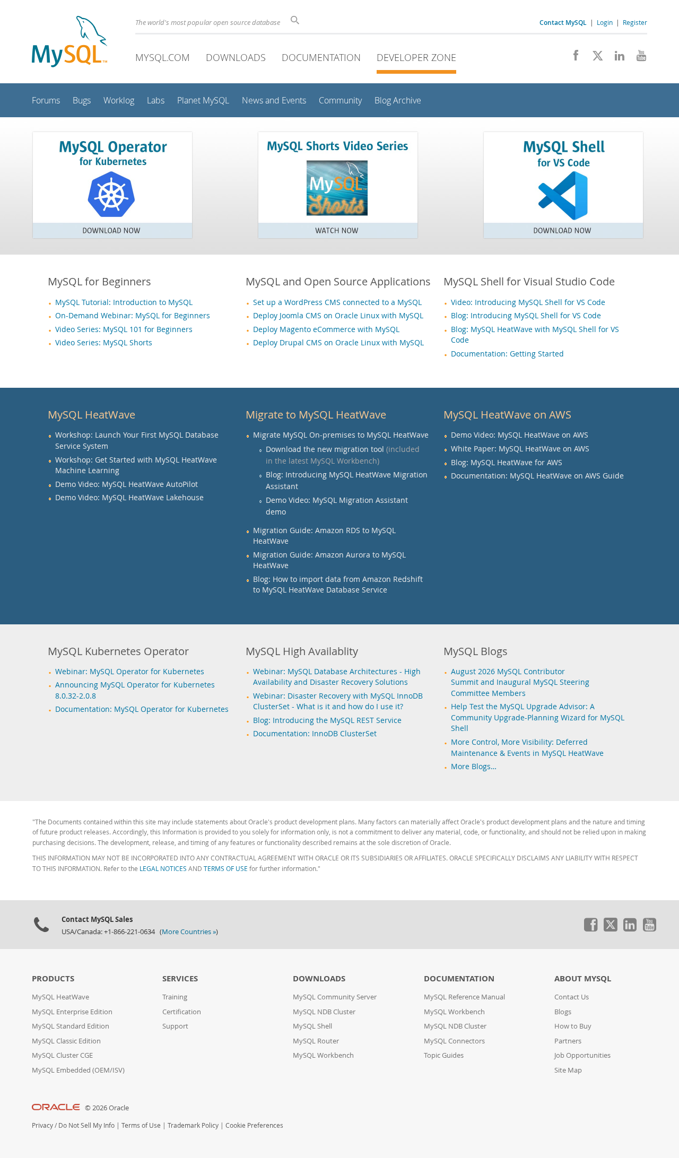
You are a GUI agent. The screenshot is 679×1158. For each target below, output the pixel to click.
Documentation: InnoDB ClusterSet (315, 733)
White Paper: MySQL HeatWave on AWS (520, 449)
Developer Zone (416, 57)
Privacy (42, 1125)
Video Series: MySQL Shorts (103, 342)
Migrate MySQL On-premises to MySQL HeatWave (341, 435)
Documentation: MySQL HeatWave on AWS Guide (537, 476)
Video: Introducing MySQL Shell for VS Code (528, 302)
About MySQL (582, 978)
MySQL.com (162, 57)
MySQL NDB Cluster (324, 1011)
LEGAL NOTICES (163, 868)
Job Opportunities (582, 1055)
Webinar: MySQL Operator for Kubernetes (129, 671)
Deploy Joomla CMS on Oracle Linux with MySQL (338, 315)
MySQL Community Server (335, 997)
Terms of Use (141, 1125)
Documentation (321, 57)
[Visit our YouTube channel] (637, 58)
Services (180, 978)
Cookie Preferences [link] (254, 1125)
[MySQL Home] (69, 42)
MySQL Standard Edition (70, 1026)
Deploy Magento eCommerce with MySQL (326, 329)
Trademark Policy (193, 1125)
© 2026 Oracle (107, 1107)
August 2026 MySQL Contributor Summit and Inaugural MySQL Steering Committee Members (520, 682)
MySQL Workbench (323, 1055)
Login (605, 22)
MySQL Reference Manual (464, 997)
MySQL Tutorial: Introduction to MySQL (124, 302)
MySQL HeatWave (60, 997)
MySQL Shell (312, 1026)
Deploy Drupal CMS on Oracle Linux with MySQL (338, 342)
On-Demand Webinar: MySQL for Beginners (132, 315)
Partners (567, 1041)
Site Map (568, 1070)
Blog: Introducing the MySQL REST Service (327, 720)
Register (635, 22)
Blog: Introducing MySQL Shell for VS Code (526, 315)
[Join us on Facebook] (572, 58)
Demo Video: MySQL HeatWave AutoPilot (126, 484)
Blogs (562, 1011)
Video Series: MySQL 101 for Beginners (124, 329)
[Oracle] (56, 1107)
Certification (181, 1011)
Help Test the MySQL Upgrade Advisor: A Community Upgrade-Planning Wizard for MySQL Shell (537, 717)
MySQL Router (316, 1041)
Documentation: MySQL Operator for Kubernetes (142, 709)
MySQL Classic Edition (66, 1041)
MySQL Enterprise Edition (72, 1011)
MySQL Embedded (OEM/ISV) (78, 1070)
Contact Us (571, 997)
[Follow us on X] (594, 58)
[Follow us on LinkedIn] (615, 58)
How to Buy (572, 1026)
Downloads (236, 57)
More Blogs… (474, 766)
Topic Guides (444, 1055)
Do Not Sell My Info (86, 1125)
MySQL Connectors (454, 1041)
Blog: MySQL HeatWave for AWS (506, 462)
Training (174, 997)
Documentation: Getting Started (507, 354)
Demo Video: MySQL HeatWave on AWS (519, 435)
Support (175, 1026)
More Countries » (189, 931)
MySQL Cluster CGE (62, 1055)
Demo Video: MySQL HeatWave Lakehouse (129, 497)
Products (53, 978)
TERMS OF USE (226, 868)
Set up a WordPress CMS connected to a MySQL (337, 302)
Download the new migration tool (325, 449)
